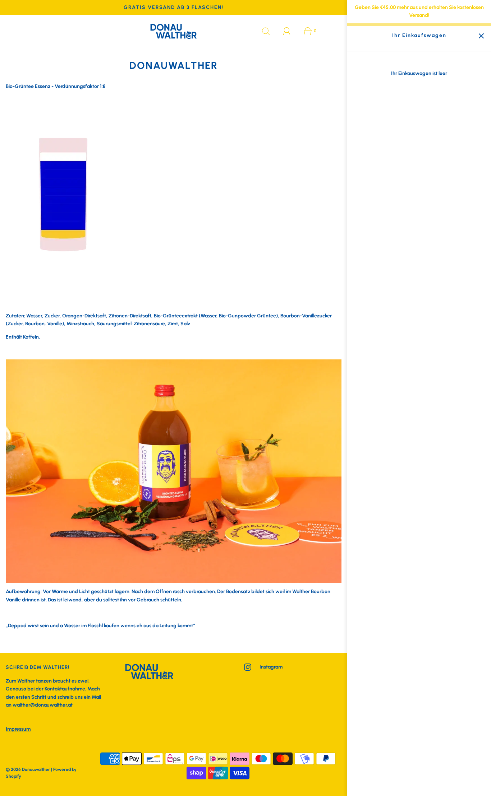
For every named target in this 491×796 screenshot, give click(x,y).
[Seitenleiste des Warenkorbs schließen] (481, 36)
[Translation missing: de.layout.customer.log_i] (287, 31)
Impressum (18, 729)
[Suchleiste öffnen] (266, 31)
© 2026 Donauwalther (28, 769)
